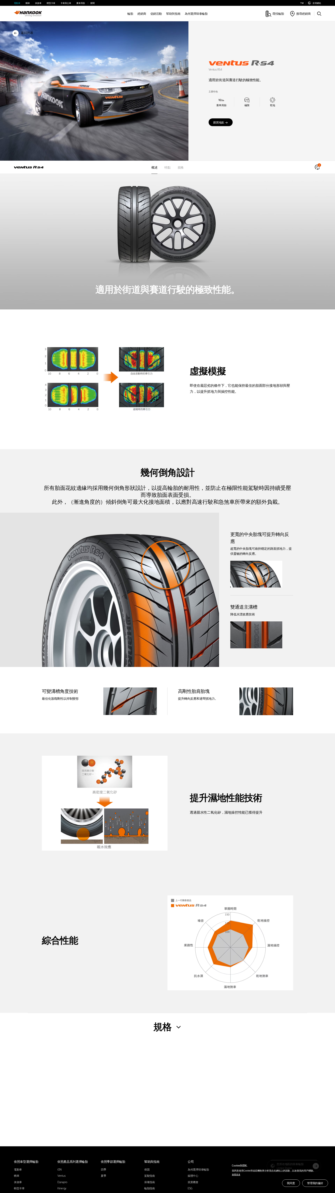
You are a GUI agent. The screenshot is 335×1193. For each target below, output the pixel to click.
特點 (167, 167)
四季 (103, 1169)
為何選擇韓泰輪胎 (196, 14)
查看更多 (236, 1174)
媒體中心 (193, 1175)
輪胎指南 (149, 1188)
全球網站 (317, 2)
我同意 (291, 1183)
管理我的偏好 (315, 1183)
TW (302, 3)
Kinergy (61, 1188)
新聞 (92, 3)
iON (59, 1169)
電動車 (17, 3)
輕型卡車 (51, 3)
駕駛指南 (149, 1175)
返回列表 (27, 32)
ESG (190, 1188)
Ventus (61, 1175)
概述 (154, 167)
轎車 (28, 3)
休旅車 (38, 3)
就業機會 (193, 1182)
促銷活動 (156, 14)
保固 (146, 1169)
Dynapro (62, 1182)
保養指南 (149, 1182)
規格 (181, 167)
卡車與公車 (65, 3)
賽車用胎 (80, 3)
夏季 (103, 1175)
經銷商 (141, 14)
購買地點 (218, 122)
